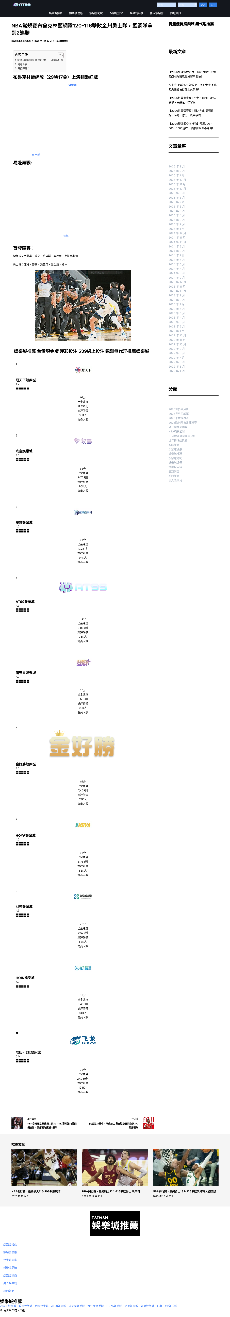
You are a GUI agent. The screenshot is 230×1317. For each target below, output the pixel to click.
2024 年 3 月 (177, 273)
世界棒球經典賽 (178, 440)
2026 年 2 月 (177, 171)
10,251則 (82, 548)
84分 (83, 852)
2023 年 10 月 (177, 291)
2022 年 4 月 (177, 371)
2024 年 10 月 (177, 242)
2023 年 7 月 (177, 304)
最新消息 (174, 471)
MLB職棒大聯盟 (178, 427)
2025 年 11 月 (177, 184)
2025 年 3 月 (177, 220)
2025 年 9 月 (177, 193)
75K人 (83, 636)
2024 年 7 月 (177, 255)
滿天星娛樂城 (26, 673)
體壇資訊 (175, 13)
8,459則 (83, 1004)
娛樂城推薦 (55, 13)
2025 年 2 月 (177, 224)
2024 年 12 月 (177, 233)
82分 (83, 995)
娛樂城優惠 (76, 13)
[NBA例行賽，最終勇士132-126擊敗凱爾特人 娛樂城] (186, 1167)
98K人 (83, 415)
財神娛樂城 (24, 907)
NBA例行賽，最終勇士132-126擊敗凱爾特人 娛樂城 (184, 1191)
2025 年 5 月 (177, 211)
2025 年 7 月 (177, 202)
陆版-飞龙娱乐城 (28, 1053)
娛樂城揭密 (96, 13)
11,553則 (83, 406)
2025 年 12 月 (177, 179)
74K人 (83, 799)
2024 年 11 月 (177, 237)
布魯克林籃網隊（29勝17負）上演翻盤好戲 (40, 60)
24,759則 (83, 1078)
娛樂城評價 (136, 13)
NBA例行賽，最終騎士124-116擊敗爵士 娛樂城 (111, 1191)
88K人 (83, 870)
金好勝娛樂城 (26, 764)
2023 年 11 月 (177, 286)
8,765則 (83, 861)
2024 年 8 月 (177, 251)
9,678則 (83, 932)
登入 (203, 4)
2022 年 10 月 (177, 344)
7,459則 (83, 790)
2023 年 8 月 (177, 300)
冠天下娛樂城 (26, 380)
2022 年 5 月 (177, 366)
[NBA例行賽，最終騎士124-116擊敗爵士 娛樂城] (115, 1167)
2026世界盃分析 (179, 409)
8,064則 (83, 628)
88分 (83, 468)
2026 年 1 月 (176, 175)
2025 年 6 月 (177, 206)
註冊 (212, 4)
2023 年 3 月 (177, 322)
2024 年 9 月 (177, 246)
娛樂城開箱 (116, 13)
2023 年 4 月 (177, 317)
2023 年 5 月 (177, 313)
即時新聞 (174, 445)
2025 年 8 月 (177, 197)
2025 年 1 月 (176, 228)
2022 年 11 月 (177, 339)
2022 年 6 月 (177, 362)
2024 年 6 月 (177, 259)
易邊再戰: (23, 64)
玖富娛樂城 (24, 451)
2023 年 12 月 (177, 282)
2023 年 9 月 (177, 295)
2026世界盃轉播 (179, 413)
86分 (83, 539)
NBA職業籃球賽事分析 (182, 436)
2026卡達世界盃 (179, 418)
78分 (83, 924)
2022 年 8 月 (177, 353)
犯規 (66, 236)
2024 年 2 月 (177, 277)
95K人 (83, 486)
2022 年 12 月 (177, 335)
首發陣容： (23, 68)
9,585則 (83, 699)
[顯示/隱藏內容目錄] (59, 55)
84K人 (83, 1013)
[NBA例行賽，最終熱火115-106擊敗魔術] (44, 1167)
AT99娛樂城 (25, 602)
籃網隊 (72, 85)
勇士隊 (36, 154)
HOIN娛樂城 (25, 978)
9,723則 (83, 477)
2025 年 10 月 (177, 188)
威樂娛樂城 (24, 523)
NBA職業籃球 (62, 41)
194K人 (82, 1087)
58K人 (83, 941)
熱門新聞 (174, 476)
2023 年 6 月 (177, 308)
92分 (83, 1069)
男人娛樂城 (156, 13)
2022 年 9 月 (177, 348)
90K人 (83, 708)
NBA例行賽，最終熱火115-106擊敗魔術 (35, 1191)
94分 (83, 619)
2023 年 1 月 (176, 331)
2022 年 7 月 (177, 357)
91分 (83, 397)
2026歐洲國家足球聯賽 (183, 422)
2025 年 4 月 (177, 215)
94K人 (83, 557)
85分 (83, 690)
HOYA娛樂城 (26, 836)
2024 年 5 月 (177, 264)
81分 (83, 781)
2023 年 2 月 (177, 326)
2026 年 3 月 (177, 166)
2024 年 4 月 (177, 268)
